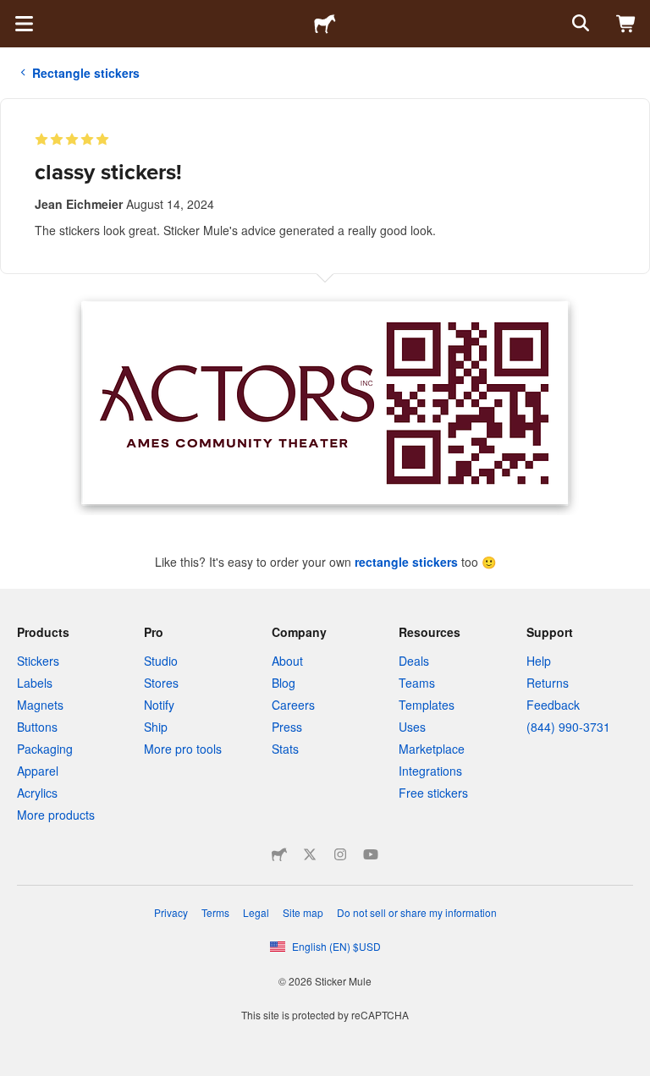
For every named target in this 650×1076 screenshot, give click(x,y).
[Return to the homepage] (325, 23)
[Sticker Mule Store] (279, 854)
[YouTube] (370, 854)
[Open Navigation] (23, 23)
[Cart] (626, 23)
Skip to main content (12, 12)
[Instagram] (340, 854)
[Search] (579, 23)
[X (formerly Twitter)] (310, 854)
